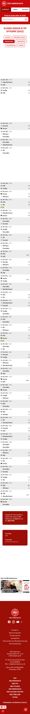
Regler (21, 45)
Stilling (7, 37)
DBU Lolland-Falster (15, 692)
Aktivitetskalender (15, 644)
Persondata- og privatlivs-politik (15, 702)
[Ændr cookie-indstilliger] (3, 711)
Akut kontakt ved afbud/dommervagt (15, 641)
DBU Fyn (15, 683)
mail (16, 519)
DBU (15, 678)
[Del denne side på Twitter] (5, 707)
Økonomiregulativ (15, 633)
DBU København (15, 689)
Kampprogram (9, 41)
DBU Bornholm (15, 681)
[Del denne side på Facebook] (2, 707)
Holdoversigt (21, 41)
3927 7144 (11, 521)
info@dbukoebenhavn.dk (17, 664)
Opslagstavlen (11, 45)
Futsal (15, 697)
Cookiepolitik (15, 638)
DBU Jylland (15, 686)
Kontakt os (15, 630)
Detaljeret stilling (19, 37)
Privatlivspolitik (15, 635)
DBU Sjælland (15, 694)
